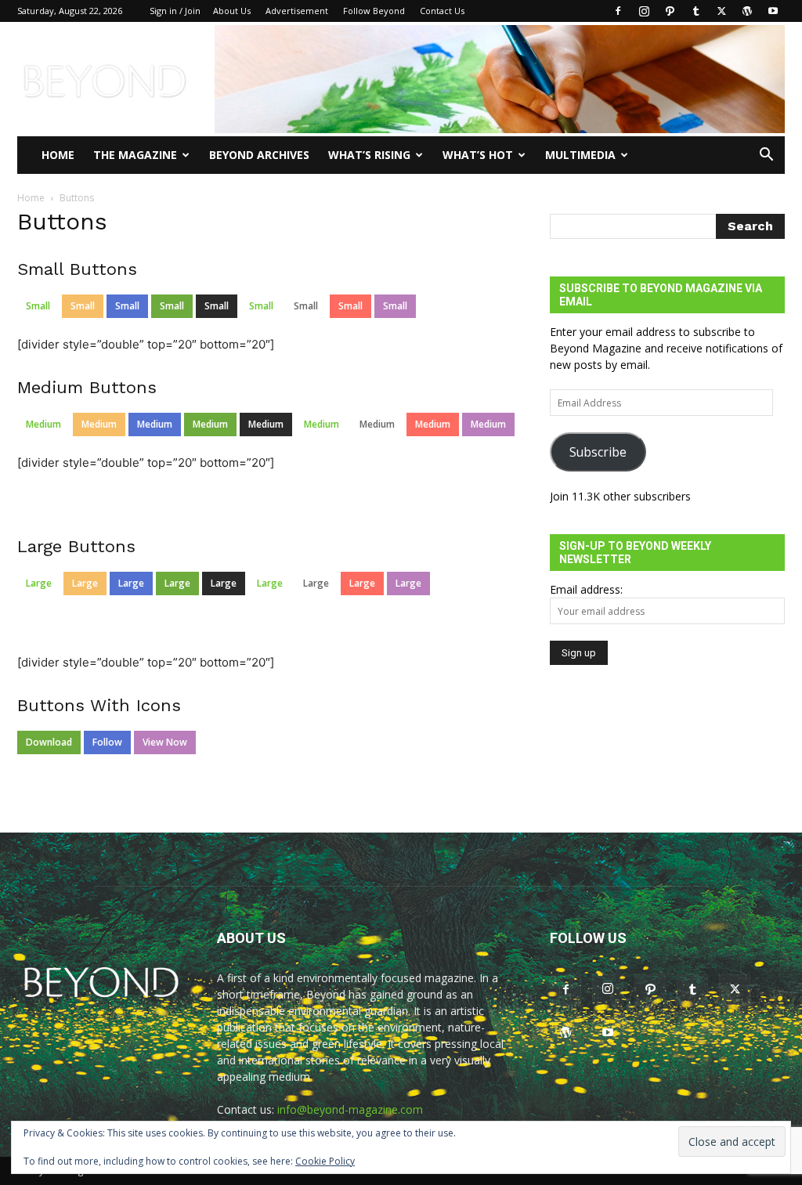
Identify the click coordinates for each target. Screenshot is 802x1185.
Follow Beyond (374, 10)
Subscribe (598, 452)
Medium (43, 424)
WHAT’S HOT (478, 154)
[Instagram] (644, 11)
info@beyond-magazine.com (350, 1109)
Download (49, 742)
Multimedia (580, 154)
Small (38, 306)
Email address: (586, 589)
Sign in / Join (175, 10)
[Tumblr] (695, 11)
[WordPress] (747, 11)
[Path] (669, 11)
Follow (107, 742)
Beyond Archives (259, 154)
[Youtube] (773, 11)
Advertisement (297, 10)
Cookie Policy (325, 1161)
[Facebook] (618, 11)
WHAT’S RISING (369, 154)
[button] (766, 156)
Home (58, 154)
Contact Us (442, 10)
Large (39, 583)
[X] (721, 11)
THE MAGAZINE (135, 154)
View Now (165, 742)
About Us (232, 10)
